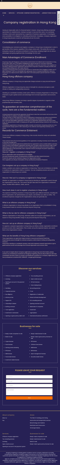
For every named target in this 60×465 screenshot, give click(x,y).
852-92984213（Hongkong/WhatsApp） (30, 257)
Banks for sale (8, 336)
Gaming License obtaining (12, 347)
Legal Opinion (33, 312)
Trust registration (9, 309)
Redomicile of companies (36, 306)
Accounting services (35, 288)
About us (4, 418)
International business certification (39, 316)
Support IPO (8, 300)
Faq (3, 420)
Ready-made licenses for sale (38, 333)
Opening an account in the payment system (14, 282)
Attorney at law (9, 297)
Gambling (7, 288)
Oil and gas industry (35, 428)
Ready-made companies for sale (13, 333)
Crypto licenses (9, 341)
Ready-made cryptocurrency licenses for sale (41, 337)
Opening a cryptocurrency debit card (15, 316)
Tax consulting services (37, 276)
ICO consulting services (36, 300)
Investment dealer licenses (12, 360)
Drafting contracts (10, 306)
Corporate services (10, 291)
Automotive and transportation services (40, 420)
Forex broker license (10, 357)
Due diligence (8, 294)
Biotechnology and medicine (37, 423)
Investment (33, 309)
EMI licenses (34, 350)
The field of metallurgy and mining (39, 418)
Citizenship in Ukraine (10, 303)
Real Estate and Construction (37, 425)
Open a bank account (36, 279)
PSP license (34, 341)
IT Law (31, 291)
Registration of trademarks (37, 294)
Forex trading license (36, 285)
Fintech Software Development (38, 297)
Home (4, 13)
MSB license (34, 347)
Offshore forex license (36, 344)
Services (12, 13)
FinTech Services (35, 282)
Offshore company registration (28, 13)
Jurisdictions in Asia (49, 13)
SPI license (8, 350)
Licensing (7, 279)
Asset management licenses (38, 353)
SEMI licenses (8, 353)
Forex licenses (9, 344)
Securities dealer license (37, 357)
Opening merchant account (37, 303)
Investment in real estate (11, 312)
